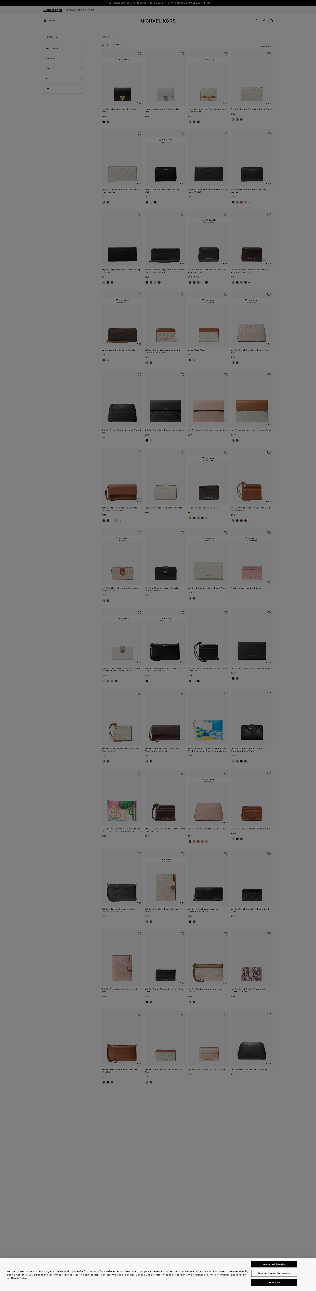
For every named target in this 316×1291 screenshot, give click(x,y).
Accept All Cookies (274, 1264)
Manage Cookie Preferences (274, 1273)
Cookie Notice (19, 1278)
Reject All (274, 1282)
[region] (158, 1274)
